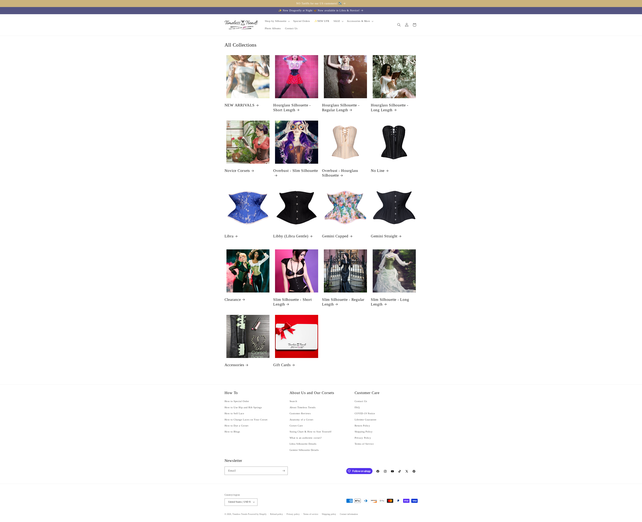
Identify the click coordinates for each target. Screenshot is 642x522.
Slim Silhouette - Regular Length (343, 301)
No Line (378, 171)
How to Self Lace (234, 413)
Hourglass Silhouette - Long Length (389, 107)
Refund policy (276, 514)
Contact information (349, 514)
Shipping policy (329, 514)
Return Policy (362, 425)
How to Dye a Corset (236, 425)
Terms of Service (364, 443)
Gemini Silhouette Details (304, 450)
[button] (277, 21)
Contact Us (361, 401)
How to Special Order (237, 401)
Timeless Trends (239, 514)
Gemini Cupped (335, 236)
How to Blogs (232, 431)
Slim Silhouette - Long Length (390, 301)
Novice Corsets (237, 171)
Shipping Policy (364, 431)
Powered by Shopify (257, 514)
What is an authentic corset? (306, 437)
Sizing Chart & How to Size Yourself (311, 431)
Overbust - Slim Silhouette (295, 171)
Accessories (234, 365)
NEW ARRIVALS (240, 105)
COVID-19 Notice (365, 413)
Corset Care (296, 425)
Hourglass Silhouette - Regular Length (341, 107)
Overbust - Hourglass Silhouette (340, 173)
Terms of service (310, 514)
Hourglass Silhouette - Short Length (292, 107)
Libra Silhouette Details (303, 443)
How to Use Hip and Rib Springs (243, 407)
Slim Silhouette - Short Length (292, 301)
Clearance (233, 299)
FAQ (357, 407)
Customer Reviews (300, 413)
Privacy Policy (363, 437)
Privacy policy (293, 514)
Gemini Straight (384, 236)
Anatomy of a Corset (301, 419)
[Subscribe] (283, 471)
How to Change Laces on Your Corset (246, 419)
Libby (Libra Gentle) (290, 236)
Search (293, 401)
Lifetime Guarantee (366, 419)
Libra (229, 236)
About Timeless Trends (303, 407)
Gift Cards (282, 365)
